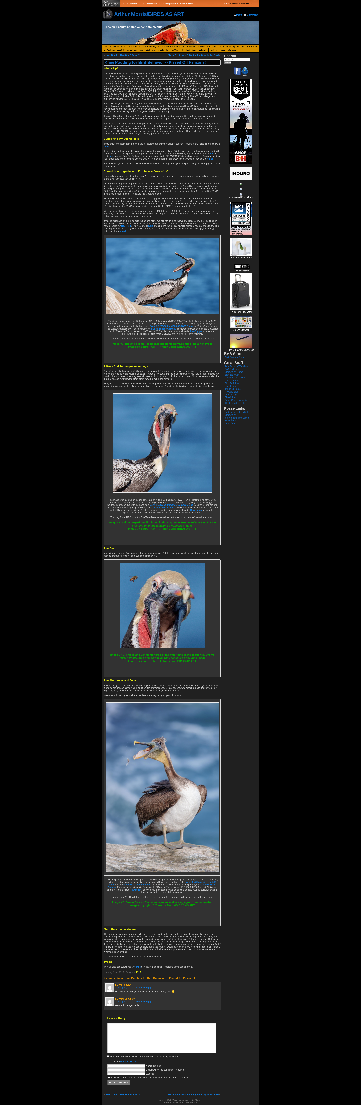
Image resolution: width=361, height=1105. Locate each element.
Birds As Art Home (234, 372)
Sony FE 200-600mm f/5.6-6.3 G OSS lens (171, 326)
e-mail (209, 159)
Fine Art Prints (232, 383)
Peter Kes (230, 423)
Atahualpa (192, 1102)
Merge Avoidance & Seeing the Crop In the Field (193, 55)
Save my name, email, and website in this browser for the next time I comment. (149, 1077)
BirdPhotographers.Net (236, 412)
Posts (239, 15)
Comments (253, 15)
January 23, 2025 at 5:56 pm (129, 987)
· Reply (147, 987)
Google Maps (231, 386)
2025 (138, 972)
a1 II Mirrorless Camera (163, 329)
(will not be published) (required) (165, 1070)
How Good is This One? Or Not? (123, 55)
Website (150, 1074)
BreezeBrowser (232, 375)
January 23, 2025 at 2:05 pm (129, 1001)
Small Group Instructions (237, 400)
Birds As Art (230, 415)
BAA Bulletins (232, 369)
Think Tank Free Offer (235, 403)
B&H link (126, 226)
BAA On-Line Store (234, 357)
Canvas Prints (232, 380)
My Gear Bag (231, 392)
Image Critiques (233, 389)
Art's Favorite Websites (236, 366)
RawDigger (196, 331)
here (106, 146)
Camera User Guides (235, 377)
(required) (154, 1066)
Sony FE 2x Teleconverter (137, 884)
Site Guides (230, 397)
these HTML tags (129, 1061)
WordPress (180, 1102)
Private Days (231, 394)
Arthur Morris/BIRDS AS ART (149, 14)
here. (212, 153)
